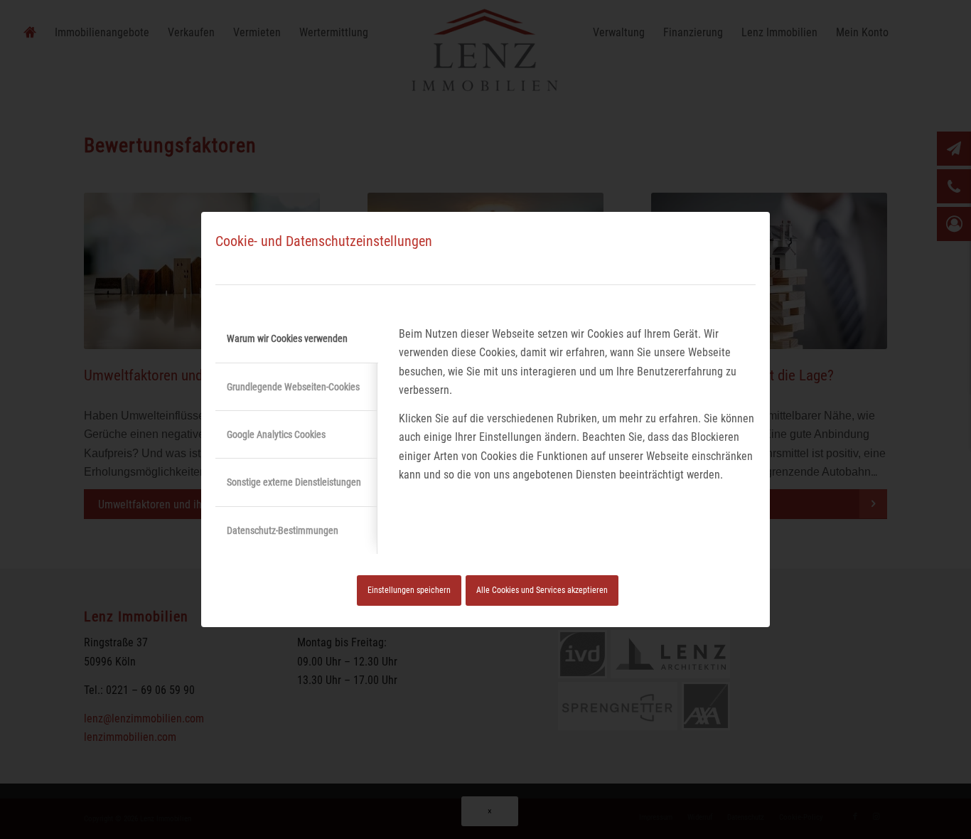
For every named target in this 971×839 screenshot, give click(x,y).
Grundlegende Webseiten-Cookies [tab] (293, 386)
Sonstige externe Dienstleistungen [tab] (294, 482)
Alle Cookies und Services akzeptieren (542, 590)
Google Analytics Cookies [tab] (276, 434)
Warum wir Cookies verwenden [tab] (287, 338)
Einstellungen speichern (409, 590)
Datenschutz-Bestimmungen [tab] (282, 530)
